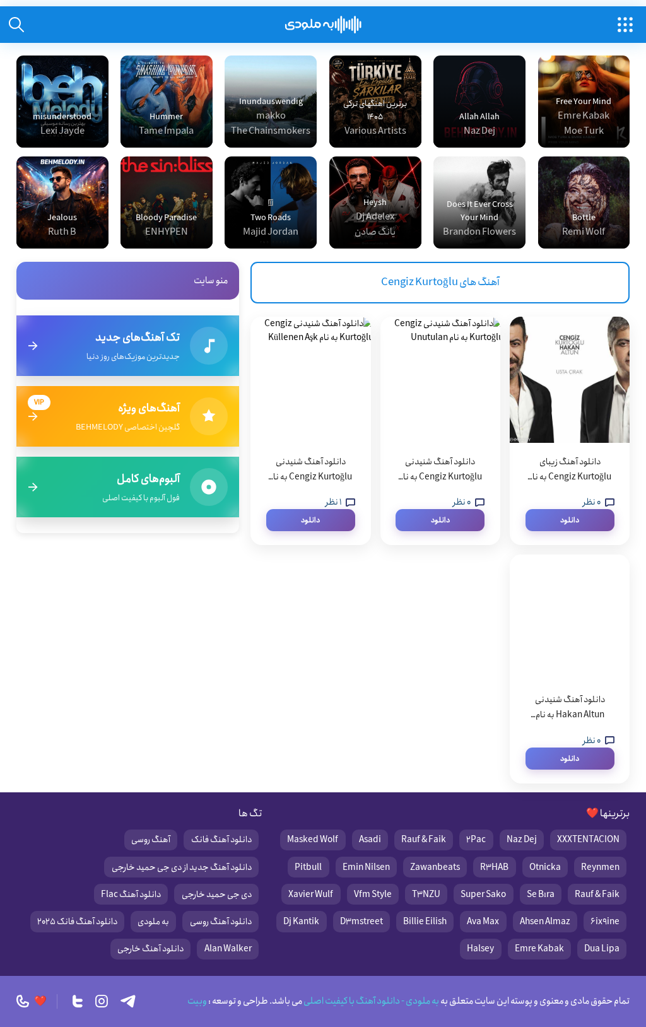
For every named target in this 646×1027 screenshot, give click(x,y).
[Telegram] (128, 1001)
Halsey (480, 949)
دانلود (569, 520)
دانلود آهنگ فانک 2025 (77, 922)
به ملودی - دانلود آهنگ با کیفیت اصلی (370, 1001)
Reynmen (600, 867)
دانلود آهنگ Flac (131, 894)
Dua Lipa (602, 949)
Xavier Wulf (310, 894)
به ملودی (153, 922)
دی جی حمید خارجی (217, 894)
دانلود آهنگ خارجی (150, 949)
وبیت (197, 1001)
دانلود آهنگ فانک (221, 840)
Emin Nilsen (366, 867)
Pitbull (308, 867)
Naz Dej (522, 840)
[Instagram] (101, 1001)
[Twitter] (78, 1001)
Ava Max (483, 922)
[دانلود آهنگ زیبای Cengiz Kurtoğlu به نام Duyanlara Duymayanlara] (570, 380)
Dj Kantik (301, 922)
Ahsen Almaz (545, 922)
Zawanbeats (435, 867)
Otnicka (545, 867)
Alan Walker (228, 949)
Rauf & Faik (423, 840)
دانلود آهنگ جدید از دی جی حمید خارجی (182, 867)
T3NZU (426, 894)
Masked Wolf (312, 840)
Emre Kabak (539, 949)
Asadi (370, 840)
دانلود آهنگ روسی (221, 922)
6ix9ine (605, 922)
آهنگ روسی (150, 840)
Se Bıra (541, 894)
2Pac (476, 840)
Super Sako (483, 894)
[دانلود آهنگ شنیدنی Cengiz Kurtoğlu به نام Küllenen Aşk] (310, 380)
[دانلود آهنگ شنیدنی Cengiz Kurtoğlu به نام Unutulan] (440, 380)
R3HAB (494, 867)
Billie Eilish (425, 922)
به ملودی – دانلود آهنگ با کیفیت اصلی (323, 24)
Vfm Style (373, 894)
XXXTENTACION (588, 840)
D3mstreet (361, 922)
